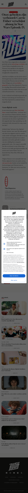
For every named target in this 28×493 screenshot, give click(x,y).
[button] (14, 253)
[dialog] (14, 246)
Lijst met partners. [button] (20, 262)
